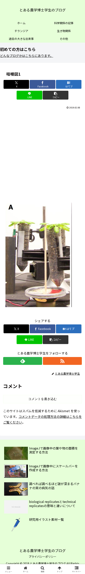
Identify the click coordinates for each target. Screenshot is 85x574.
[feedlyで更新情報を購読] (22, 361)
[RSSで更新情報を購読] (62, 361)
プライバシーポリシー (42, 556)
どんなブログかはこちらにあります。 (26, 55)
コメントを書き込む (42, 399)
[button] (55, 95)
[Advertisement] (42, 154)
